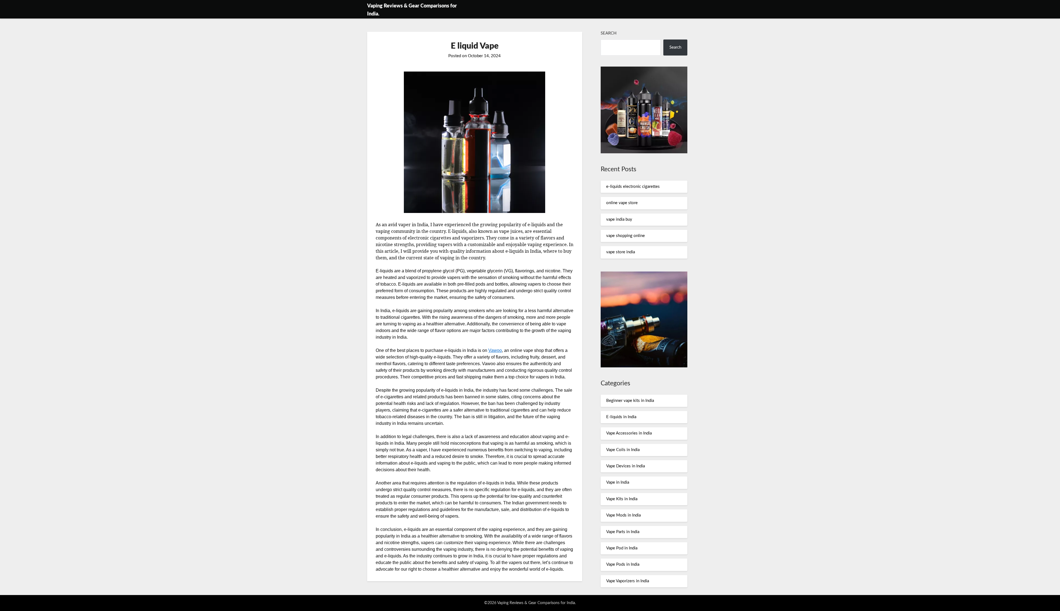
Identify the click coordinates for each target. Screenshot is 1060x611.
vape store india (620, 252)
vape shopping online (625, 236)
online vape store (622, 203)
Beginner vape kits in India (630, 401)
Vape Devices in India (625, 466)
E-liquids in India (621, 417)
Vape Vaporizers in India (627, 581)
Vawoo (495, 350)
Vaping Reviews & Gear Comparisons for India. (412, 10)
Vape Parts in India (622, 532)
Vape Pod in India (621, 548)
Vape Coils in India (623, 450)
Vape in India (617, 482)
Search (608, 33)
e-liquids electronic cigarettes (633, 187)
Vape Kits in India (621, 499)
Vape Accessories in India (629, 433)
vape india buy (619, 219)
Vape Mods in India (623, 515)
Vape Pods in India (622, 564)
